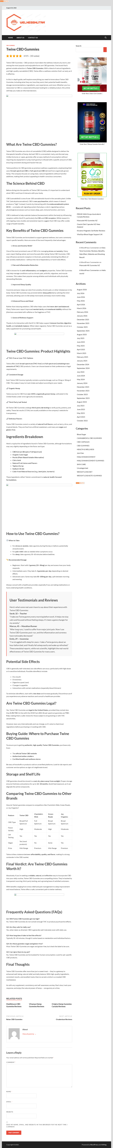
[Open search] (105, 37)
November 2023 (83, 391)
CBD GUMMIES (10, 45)
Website (9, 1112)
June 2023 (81, 409)
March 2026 (81, 308)
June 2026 (81, 297)
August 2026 (82, 289)
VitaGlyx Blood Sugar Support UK (90, 234)
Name (9, 1091)
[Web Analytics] (80, 483)
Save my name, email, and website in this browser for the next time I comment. (37, 1126)
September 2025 (83, 331)
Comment (11, 1062)
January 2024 (82, 383)
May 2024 (81, 379)
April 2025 (81, 349)
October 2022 (82, 421)
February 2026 (82, 312)
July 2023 (80, 406)
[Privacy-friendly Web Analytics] (4, 1)
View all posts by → (29, 1034)
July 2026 (80, 293)
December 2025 (83, 319)
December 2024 (83, 364)
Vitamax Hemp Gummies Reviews (36, 1005)
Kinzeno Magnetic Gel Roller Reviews (91, 231)
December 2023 (83, 387)
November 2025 (83, 323)
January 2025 (82, 361)
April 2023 (81, 417)
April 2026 (81, 304)
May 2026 (81, 301)
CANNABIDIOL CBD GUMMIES (89, 438)
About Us (20, 38)
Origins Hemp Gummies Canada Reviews (62, 1005)
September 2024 (83, 368)
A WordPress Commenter (89, 270)
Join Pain (80, 453)
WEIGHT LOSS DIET (84, 472)
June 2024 (81, 376)
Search (78, 46)
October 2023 (82, 394)
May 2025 (81, 346)
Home (10, 38)
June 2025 (81, 342)
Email (9, 1102)
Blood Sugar (81, 434)
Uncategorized (82, 468)
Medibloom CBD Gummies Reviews (13, 1005)
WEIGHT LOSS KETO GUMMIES (89, 475)
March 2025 (81, 353)
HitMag (103, 1145)
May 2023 (81, 413)
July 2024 (80, 372)
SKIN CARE (81, 464)
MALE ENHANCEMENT (86, 457)
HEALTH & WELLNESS (85, 449)
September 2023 (83, 398)
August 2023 (82, 402)
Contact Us (33, 38)
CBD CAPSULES (83, 442)
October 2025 (82, 327)
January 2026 (82, 316)
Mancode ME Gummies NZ (87, 220)
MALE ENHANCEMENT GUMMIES (90, 461)
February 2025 (82, 357)
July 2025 (80, 338)
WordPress (94, 1145)
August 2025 (82, 334)
